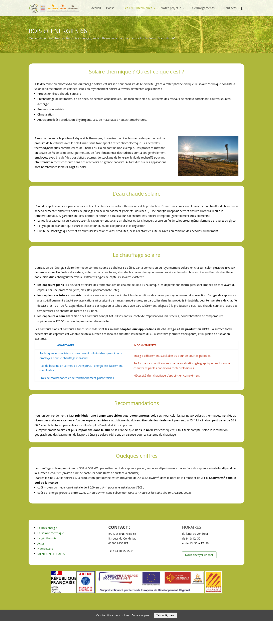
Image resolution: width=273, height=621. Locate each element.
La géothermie (46, 538)
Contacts (230, 8)
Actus (41, 543)
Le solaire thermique (50, 533)
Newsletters (45, 549)
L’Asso (110, 8)
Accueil (96, 8)
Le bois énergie (47, 528)
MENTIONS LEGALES (51, 554)
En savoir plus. (141, 615)
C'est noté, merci (165, 615)
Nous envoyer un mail (199, 555)
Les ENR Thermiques (138, 8)
